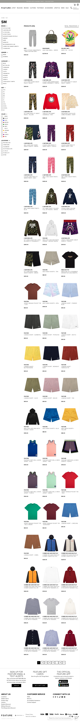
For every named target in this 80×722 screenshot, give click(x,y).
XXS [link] (4, 89)
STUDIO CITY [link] (6, 152)
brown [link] (6, 122)
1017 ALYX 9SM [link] (6, 28)
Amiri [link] (4, 40)
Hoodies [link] (5, 75)
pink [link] (6, 132)
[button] (11, 26)
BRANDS (26, 8)
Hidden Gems (5, 698)
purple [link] (7, 134)
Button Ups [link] (6, 65)
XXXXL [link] (5, 106)
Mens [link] (4, 54)
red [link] (6, 136)
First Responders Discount (8, 708)
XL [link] (3, 100)
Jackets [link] (5, 77)
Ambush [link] (5, 38)
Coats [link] (5, 71)
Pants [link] (4, 83)
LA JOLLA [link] (5, 150)
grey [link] (6, 126)
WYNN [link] (4, 155)
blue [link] (6, 120)
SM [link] (4, 93)
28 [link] (3, 110)
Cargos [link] (5, 69)
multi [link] (6, 128)
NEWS (62, 8)
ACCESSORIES (49, 8)
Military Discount (5, 706)
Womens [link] (5, 56)
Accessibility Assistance (33, 700)
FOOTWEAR (40, 8)
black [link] (6, 118)
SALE (67, 8)
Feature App (4, 700)
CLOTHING (33, 8)
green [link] (6, 124)
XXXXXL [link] (5, 108)
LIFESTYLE (57, 8)
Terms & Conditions (31, 716)
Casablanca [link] (6, 48)
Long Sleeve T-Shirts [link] (9, 81)
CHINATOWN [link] (6, 144)
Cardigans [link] (6, 67)
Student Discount (6, 704)
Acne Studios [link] (7, 34)
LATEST (13, 8)
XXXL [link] (4, 104)
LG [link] (3, 98)
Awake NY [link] (5, 42)
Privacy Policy (29, 714)
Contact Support (31, 702)
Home (2, 18)
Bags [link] (4, 63)
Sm (7, 18)
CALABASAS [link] (6, 146)
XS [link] (4, 91)
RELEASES (20, 8)
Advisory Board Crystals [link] (10, 36)
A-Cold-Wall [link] (6, 32)
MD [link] (4, 96)
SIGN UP (16, 685)
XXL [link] (4, 102)
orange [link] (7, 130)
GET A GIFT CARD (40, 685)
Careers (3, 702)
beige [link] (6, 116)
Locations (3, 697)
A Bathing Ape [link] (7, 30)
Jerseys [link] (5, 79)
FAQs (28, 697)
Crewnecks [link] (6, 73)
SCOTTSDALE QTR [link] (7, 148)
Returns (29, 698)
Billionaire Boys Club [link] (9, 44)
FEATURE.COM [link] (6, 142)
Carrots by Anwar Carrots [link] (11, 46)
